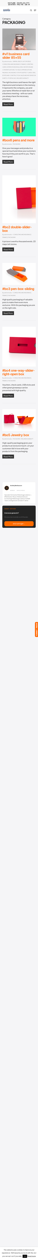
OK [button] (25, 1256)
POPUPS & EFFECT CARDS (24, 72)
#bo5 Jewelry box (15, 435)
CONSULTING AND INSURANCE (11, 64)
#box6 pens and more (18, 140)
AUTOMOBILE (27, 61)
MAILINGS (5, 72)
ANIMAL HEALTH (17, 61)
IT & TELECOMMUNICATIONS (23, 70)
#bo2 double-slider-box (17, 229)
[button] (35, 10)
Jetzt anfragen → (19, 524)
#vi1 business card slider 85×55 (15, 56)
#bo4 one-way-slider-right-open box (18, 372)
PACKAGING (12, 72)
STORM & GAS (11, 78)
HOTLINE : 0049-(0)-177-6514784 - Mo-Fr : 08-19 (19, 4)
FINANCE (23, 64)
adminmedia (8, 61)
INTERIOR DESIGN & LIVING (15, 67)
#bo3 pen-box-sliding (18, 289)
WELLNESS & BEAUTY (22, 78)
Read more (31, 1256)
